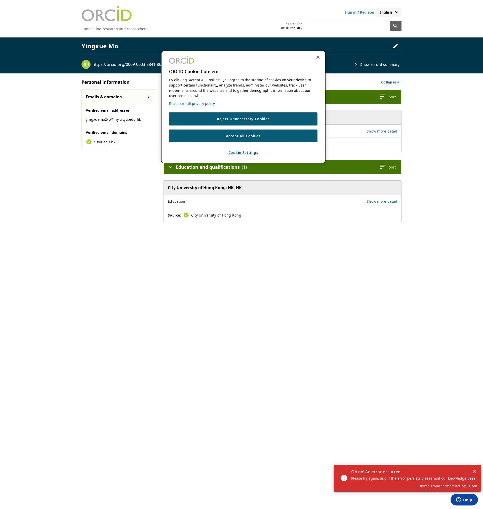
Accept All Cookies (243, 136)
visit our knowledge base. (454, 478)
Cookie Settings (243, 152)
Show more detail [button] (382, 131)
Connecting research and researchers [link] (115, 28)
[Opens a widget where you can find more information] (464, 500)
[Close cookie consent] (318, 57)
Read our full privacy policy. (192, 103)
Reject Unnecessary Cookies (243, 119)
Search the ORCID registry (290, 26)
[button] (391, 82)
